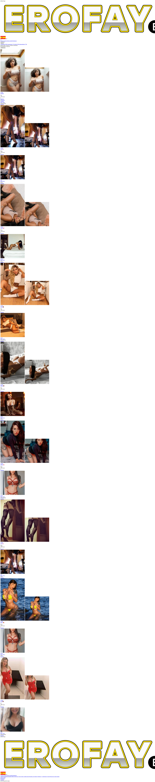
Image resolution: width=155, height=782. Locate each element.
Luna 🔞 (2, 306)
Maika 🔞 (2, 385)
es (0, 39)
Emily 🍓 (2, 622)
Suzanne (2, 93)
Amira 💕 (2, 228)
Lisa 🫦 (2, 149)
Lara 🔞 (2, 701)
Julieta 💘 (2, 464)
